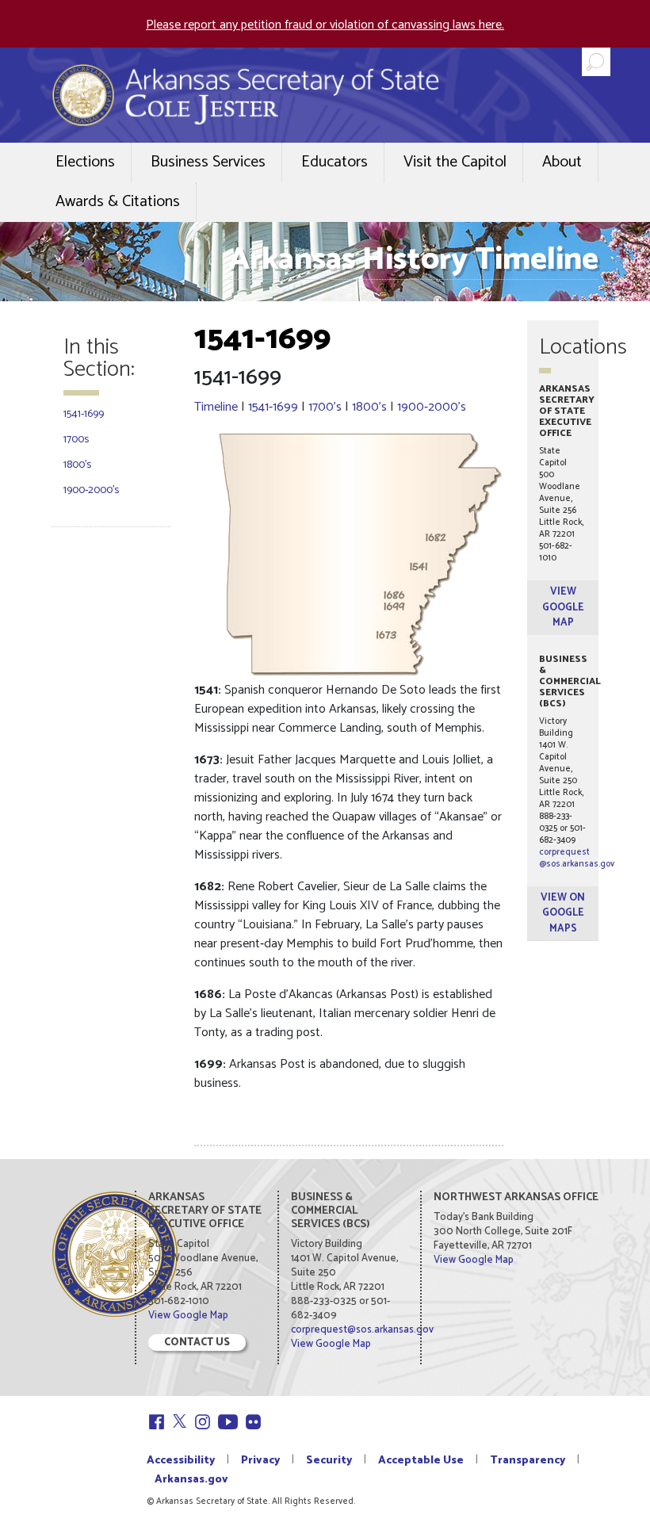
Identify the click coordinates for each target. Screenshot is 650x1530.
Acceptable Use (421, 1461)
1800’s (77, 465)
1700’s (325, 407)
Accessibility (181, 1461)
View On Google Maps (563, 913)
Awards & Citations (117, 202)
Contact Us (197, 1342)
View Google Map (563, 607)
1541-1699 (83, 414)
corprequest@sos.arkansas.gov (576, 858)
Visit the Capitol (455, 162)
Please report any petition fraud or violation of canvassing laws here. (325, 25)
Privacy (260, 1461)
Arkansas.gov (191, 1480)
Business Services (208, 162)
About (562, 162)
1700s (76, 439)
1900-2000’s (91, 490)
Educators (334, 162)
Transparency (527, 1461)
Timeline (216, 407)
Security (329, 1461)
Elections (85, 162)
